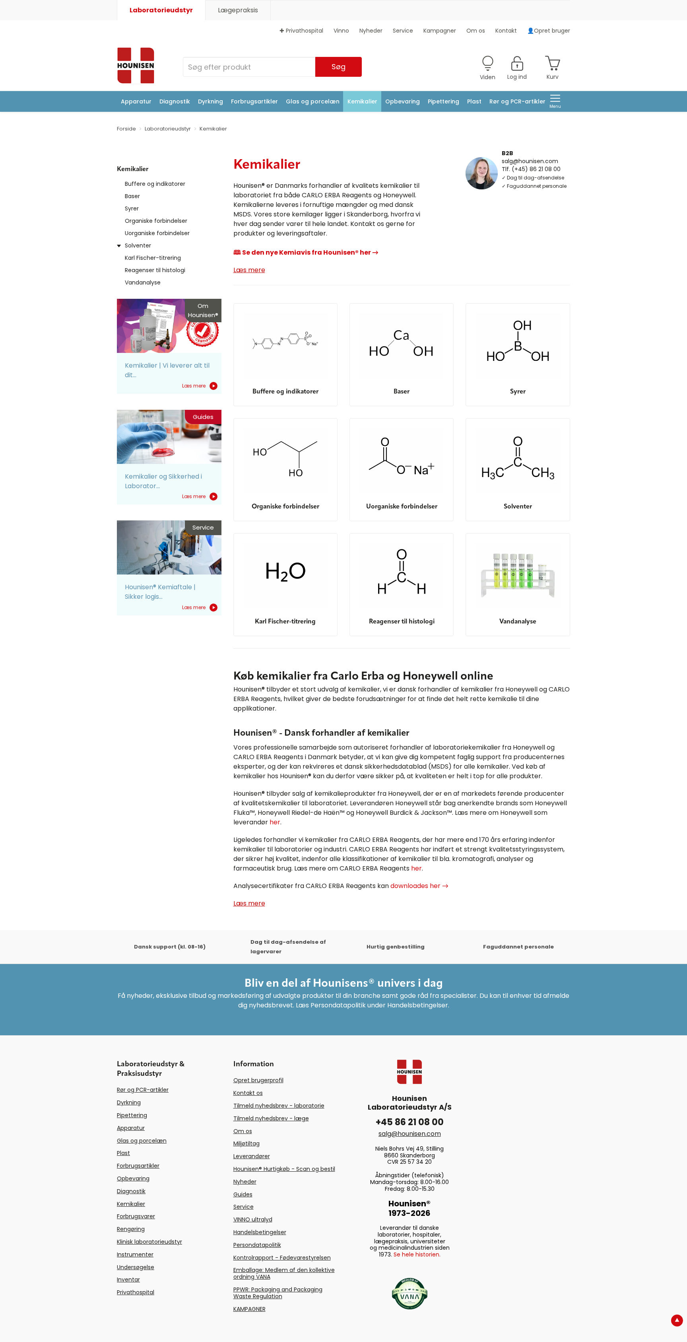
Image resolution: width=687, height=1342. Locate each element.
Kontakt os (248, 1093)
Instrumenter (135, 1254)
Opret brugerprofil (258, 1080)
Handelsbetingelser (259, 1232)
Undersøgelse (135, 1267)
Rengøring (131, 1229)
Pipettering (443, 101)
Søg (338, 67)
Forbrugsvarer (136, 1216)
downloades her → (419, 885)
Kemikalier (362, 101)
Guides (242, 1194)
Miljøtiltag (246, 1143)
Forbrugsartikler (254, 101)
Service (403, 31)
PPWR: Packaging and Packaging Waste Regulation (277, 1293)
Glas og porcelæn (313, 101)
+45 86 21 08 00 (410, 1122)
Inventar (128, 1280)
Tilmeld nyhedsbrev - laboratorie (278, 1106)
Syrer (132, 208)
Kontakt (506, 31)
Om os (475, 31)
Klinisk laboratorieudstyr (149, 1242)
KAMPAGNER (249, 1309)
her (275, 822)
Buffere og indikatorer (155, 184)
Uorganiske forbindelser (157, 233)
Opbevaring (402, 101)
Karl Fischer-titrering (153, 258)
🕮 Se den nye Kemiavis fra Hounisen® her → (305, 252)
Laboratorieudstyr (161, 10)
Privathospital (135, 1292)
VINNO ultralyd (252, 1219)
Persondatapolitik (257, 1245)
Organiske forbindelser (156, 221)
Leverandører (251, 1156)
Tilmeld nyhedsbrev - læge (271, 1118)
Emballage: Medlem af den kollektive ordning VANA (284, 1273)
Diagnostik (174, 101)
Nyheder (370, 31)
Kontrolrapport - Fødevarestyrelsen (282, 1258)
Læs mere (194, 385)
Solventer (138, 245)
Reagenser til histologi (155, 270)
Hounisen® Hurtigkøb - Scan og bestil (284, 1169)
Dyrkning (210, 101)
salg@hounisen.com (530, 161)
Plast (474, 101)
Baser (132, 196)
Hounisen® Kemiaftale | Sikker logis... (160, 591)
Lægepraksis (238, 10)
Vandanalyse (143, 282)
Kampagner (439, 31)
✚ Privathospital (301, 31)
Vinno (341, 31)
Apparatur (136, 101)
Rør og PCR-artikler (517, 101)
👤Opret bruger (548, 31)
